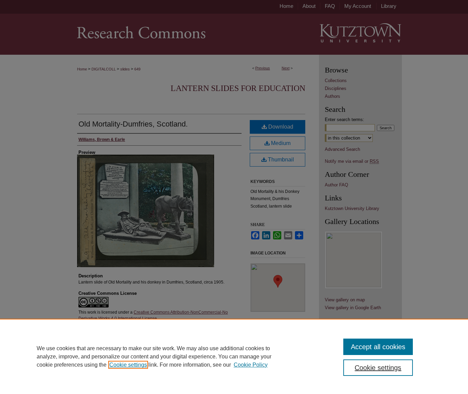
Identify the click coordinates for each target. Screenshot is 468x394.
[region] (234, 356)
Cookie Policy (251, 365)
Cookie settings (128, 365)
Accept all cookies (378, 347)
